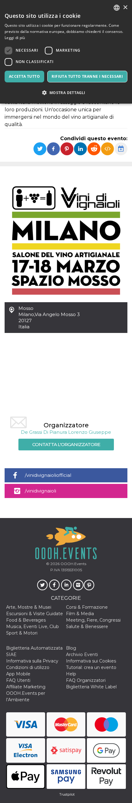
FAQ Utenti (18, 680)
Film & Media (80, 613)
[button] (66, 93)
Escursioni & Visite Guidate (34, 613)
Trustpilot (67, 794)
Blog (71, 648)
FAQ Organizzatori (86, 680)
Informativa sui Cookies (91, 661)
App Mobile (18, 674)
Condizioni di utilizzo (27, 667)
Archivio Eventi (82, 654)
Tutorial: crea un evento (91, 667)
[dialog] (66, 52)
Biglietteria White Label (91, 687)
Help (71, 674)
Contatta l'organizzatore (66, 444)
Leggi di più (15, 37)
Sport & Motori (21, 633)
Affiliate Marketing (25, 687)
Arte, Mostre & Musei (28, 607)
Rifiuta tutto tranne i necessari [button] (87, 76)
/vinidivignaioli (40, 491)
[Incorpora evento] (107, 148)
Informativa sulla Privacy (32, 661)
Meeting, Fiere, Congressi (93, 620)
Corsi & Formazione (87, 607)
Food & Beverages (26, 620)
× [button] (125, 7)
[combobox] (117, 8)
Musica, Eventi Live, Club (32, 626)
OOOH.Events (73, 563)
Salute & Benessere (87, 626)
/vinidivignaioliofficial (48, 475)
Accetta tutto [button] (24, 76)
